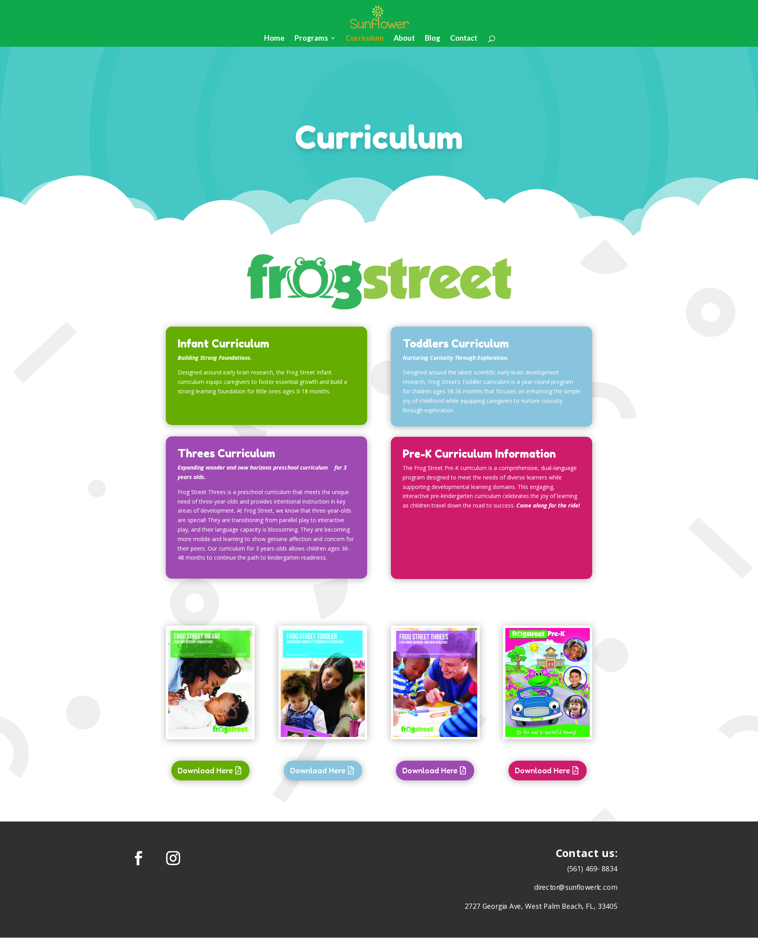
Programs (311, 38)
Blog (432, 38)
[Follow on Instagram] (173, 858)
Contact (463, 38)
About (404, 38)
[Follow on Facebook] (138, 858)
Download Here (205, 770)
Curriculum (365, 38)
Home (274, 38)
